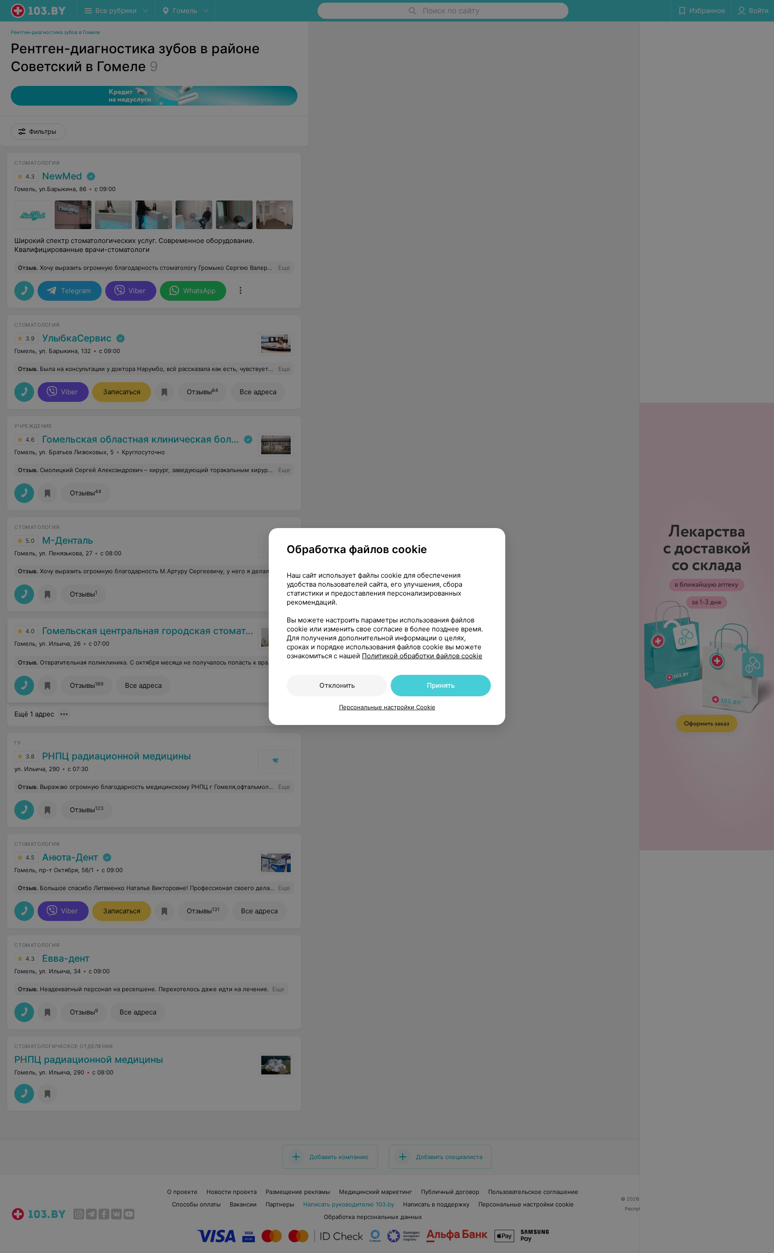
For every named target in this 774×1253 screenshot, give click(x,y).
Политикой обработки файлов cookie (422, 656)
